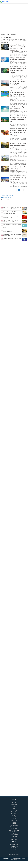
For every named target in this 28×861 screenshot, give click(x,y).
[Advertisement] (14, 19)
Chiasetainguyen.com (7, 858)
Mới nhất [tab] (4, 205)
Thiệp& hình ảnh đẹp (14, 844)
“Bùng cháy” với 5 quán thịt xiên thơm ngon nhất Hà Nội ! (18, 132)
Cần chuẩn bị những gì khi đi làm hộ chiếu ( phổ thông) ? (18, 70)
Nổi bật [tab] (9, 205)
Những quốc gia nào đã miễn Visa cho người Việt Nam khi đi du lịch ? (17, 46)
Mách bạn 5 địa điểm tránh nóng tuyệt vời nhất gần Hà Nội (18, 119)
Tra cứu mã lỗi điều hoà (14, 851)
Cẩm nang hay (14, 842)
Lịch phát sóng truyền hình (7, 195)
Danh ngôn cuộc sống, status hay (14, 852)
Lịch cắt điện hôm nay (6, 197)
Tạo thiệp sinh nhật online (14, 847)
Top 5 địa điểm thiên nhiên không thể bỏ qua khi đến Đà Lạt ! (18, 145)
